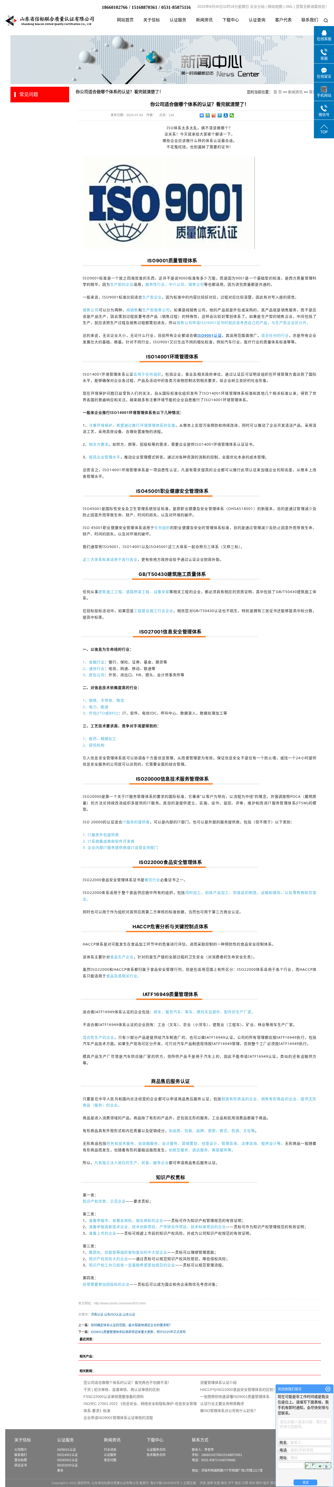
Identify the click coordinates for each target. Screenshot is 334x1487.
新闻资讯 (204, 20)
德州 (259, 1483)
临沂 (266, 1483)
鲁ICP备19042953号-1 (166, 1483)
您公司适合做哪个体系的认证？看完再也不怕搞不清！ (127, 1382)
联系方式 (200, 1440)
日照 (245, 1483)
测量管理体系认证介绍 (218, 1382)
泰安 (238, 1483)
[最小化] (327, 1389)
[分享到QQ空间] (208, 115)
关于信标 (151, 20)
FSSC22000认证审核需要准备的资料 (114, 1397)
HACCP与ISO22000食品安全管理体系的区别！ (238, 1390)
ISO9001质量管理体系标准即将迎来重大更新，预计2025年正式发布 (138, 1332)
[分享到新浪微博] (214, 115)
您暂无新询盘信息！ (312, 6)
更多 (60, 1470)
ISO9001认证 (66, 1450)
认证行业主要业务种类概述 (222, 1404)
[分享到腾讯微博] (220, 115)
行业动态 (110, 1450)
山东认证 (129, 1314)
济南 (203, 1483)
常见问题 (110, 1460)
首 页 (277, 92)
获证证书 (20, 1465)
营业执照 (20, 1460)
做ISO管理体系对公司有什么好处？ (229, 1411)
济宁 (231, 1483)
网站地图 (275, 6)
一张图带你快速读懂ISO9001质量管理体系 (235, 1397)
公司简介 (20, 1450)
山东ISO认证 (113, 1314)
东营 (217, 1483)
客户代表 (283, 20)
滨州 (252, 1483)
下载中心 (230, 20)
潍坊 (224, 1483)
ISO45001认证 (67, 1460)
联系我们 (309, 20)
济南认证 (97, 1314)
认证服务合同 (156, 1450)
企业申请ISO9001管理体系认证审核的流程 (118, 1418)
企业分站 (257, 6)
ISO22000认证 (67, 1465)
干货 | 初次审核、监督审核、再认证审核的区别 (122, 1390)
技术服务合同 (156, 1455)
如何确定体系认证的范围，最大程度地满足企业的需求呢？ (131, 1325)
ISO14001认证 (67, 1455)
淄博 (210, 1483)
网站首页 (125, 20)
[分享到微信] (232, 115)
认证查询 (257, 20)
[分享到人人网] (226, 115)
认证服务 (178, 20)
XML (289, 6)
